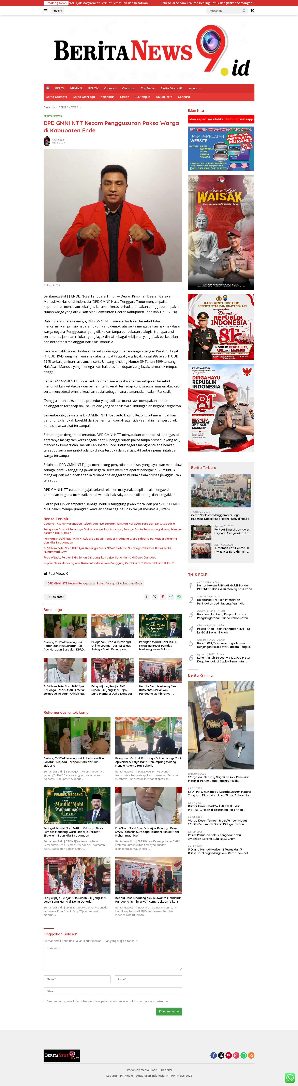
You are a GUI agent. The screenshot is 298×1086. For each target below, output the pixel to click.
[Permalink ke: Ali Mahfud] (47, 141)
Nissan (124, 97)
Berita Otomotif (171, 88)
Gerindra (184, 97)
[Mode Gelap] (252, 10)
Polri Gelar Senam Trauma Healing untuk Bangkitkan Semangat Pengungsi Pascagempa (146, 3)
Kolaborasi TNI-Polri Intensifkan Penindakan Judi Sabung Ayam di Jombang (220, 601)
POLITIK (93, 88)
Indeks (58, 10)
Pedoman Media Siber (142, 1070)
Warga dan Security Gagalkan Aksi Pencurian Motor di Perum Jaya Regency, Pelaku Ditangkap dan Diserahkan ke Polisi (218, 779)
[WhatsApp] (243, 1055)
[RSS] (251, 1055)
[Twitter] (221, 1055)
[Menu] (46, 10)
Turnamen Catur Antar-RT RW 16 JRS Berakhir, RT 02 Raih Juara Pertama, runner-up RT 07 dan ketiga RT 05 (232, 549)
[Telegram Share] (171, 597)
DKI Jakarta (164, 97)
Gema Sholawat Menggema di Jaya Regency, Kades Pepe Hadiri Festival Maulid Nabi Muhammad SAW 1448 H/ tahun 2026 (220, 517)
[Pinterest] (228, 1055)
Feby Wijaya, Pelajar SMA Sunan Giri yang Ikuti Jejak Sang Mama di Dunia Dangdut (100, 557)
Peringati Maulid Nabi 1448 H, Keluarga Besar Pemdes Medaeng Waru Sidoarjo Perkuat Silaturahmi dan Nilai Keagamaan (110, 540)
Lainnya (193, 88)
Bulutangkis (142, 97)
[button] (244, 10)
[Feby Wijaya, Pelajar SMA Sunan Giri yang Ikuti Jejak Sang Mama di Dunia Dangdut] (112, 670)
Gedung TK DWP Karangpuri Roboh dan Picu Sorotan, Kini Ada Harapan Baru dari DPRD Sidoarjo (109, 523)
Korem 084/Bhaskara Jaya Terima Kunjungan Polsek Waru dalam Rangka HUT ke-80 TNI (223, 645)
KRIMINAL (76, 88)
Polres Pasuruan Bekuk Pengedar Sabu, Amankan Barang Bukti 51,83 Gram (214, 837)
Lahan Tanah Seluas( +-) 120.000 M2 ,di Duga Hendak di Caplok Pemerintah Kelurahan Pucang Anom (223, 659)
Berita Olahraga (84, 97)
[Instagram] (236, 1055)
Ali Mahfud (58, 139)
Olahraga (128, 88)
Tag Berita (148, 88)
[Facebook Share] (147, 597)
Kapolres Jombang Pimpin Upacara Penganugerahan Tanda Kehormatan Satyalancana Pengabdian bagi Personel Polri (224, 616)
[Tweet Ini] (155, 597)
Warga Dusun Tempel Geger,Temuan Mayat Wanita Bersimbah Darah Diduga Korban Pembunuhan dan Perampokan (217, 822)
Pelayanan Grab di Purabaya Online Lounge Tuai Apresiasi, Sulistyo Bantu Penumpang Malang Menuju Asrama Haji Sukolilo (112, 531)
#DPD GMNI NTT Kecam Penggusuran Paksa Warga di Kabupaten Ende (94, 583)
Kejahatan (108, 97)
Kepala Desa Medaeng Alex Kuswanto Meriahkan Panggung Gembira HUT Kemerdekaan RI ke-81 (109, 563)
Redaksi (166, 1070)
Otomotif (110, 88)
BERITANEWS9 (53, 116)
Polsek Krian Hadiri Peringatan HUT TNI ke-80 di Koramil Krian (223, 630)
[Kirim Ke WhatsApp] (179, 597)
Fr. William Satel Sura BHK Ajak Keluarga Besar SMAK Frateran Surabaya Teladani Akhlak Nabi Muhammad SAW (107, 550)
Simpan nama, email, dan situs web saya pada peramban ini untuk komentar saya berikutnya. (108, 1001)
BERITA (60, 88)
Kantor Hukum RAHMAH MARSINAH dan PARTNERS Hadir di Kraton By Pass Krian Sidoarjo (224, 587)
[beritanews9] (149, 49)
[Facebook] (213, 1055)
